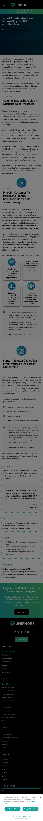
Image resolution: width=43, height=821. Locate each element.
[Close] (41, 797)
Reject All (12, 809)
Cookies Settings (21, 816)
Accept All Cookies (30, 809)
